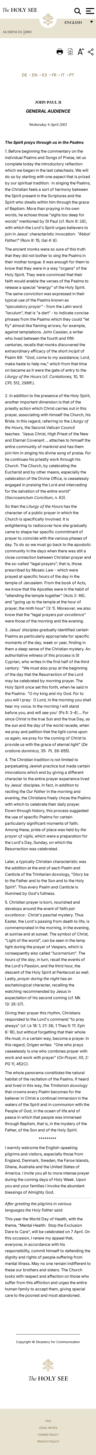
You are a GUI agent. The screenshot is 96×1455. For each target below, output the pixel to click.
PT (71, 75)
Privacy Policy (48, 1441)
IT (62, 75)
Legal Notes (48, 1428)
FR (54, 75)
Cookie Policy (48, 1434)
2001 (28, 32)
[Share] (91, 52)
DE (24, 75)
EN (34, 75)
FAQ (48, 1421)
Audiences (12, 32)
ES (44, 75)
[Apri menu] (89, 11)
